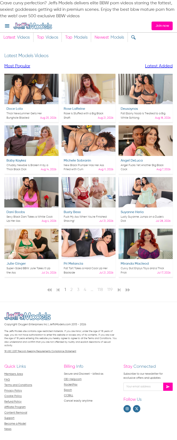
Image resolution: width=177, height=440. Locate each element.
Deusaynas (129, 109)
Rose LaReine (74, 109)
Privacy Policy (13, 390)
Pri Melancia (73, 264)
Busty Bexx (72, 212)
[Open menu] (7, 26)
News (7, 429)
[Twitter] (136, 408)
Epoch (68, 390)
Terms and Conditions (18, 385)
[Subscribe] (168, 387)
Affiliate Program (15, 407)
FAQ (7, 379)
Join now (162, 26)
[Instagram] (127, 408)
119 (110, 290)
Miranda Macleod (135, 264)
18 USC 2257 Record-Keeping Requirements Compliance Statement (40, 351)
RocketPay (70, 384)
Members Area (13, 374)
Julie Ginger (16, 264)
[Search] (133, 37)
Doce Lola (14, 109)
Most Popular (17, 66)
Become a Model (15, 423)
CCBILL (68, 395)
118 (100, 290)
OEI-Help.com (73, 379)
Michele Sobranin (77, 160)
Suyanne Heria (132, 212)
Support (9, 418)
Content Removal (15, 412)
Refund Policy (13, 401)
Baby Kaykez (16, 160)
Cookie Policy (13, 396)
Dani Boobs (15, 212)
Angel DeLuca (132, 160)
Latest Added (159, 66)
